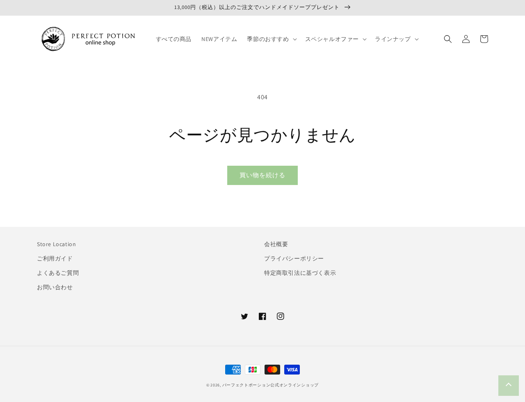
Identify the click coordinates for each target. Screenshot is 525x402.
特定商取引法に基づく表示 (300, 272)
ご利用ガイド (55, 258)
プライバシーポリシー (294, 258)
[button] (271, 39)
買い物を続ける (262, 175)
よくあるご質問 (58, 272)
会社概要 (276, 244)
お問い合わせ (55, 287)
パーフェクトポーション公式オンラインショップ (270, 385)
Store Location (56, 244)
